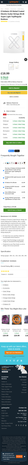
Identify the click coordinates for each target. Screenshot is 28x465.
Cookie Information (6, 396)
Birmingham (24, 379)
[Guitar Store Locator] (14, 369)
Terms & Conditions (6, 399)
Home (2, 9)
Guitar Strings (21, 9)
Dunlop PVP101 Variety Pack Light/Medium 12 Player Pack (12, 198)
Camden (24, 382)
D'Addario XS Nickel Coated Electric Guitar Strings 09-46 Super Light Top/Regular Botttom (13, 171)
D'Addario (7, 9)
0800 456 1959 (22, 410)
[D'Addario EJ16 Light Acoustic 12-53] (7, 163)
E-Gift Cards (4, 413)
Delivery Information (6, 384)
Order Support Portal (6, 386)
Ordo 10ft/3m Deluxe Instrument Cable (10, 192)
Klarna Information (6, 401)
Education (3, 420)
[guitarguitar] (14, 1)
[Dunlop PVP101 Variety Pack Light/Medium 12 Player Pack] (24, 163)
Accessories (13, 9)
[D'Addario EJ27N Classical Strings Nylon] (16, 163)
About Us (3, 410)
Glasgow (24, 389)
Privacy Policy (11, 356)
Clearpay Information (6, 404)
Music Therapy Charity (7, 423)
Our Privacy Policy (6, 425)
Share (12, 150)
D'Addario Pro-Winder (11, 182)
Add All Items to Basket (15, 210)
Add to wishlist (14, 96)
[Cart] (26, 2)
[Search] (23, 2)
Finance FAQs (5, 394)
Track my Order (5, 389)
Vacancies (4, 428)
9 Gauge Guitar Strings (9, 298)
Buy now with (14, 93)
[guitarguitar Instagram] (14, 360)
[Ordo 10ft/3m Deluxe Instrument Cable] (20, 163)
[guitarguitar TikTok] (17, 360)
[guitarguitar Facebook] (6, 360)
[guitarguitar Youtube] (21, 360)
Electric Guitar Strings (9, 294)
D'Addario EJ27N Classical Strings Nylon (12, 187)
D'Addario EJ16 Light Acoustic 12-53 (13, 177)
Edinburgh (24, 384)
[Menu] (4, 2)
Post (18, 150)
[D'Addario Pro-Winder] (12, 163)
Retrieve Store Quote (6, 391)
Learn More (6, 459)
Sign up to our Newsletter (14, 352)
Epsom (25, 387)
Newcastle (24, 392)
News (2, 418)
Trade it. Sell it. (5, 415)
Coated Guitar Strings (9, 301)
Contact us (4, 381)
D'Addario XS (6, 304)
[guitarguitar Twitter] (10, 360)
